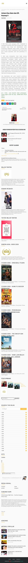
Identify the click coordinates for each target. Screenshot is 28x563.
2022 (14, 421)
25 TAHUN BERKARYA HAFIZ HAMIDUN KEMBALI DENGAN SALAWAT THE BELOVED (17, 536)
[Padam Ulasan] (18, 153)
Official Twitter (4, 496)
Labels (2, 464)
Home (2, 463)
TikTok (15, 486)
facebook (3, 486)
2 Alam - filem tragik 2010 (11, 9)
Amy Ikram (3, 18)
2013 (14, 440)
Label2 (2, 466)
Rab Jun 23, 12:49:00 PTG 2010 (11, 153)
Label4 (2, 468)
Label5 (2, 470)
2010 (14, 446)
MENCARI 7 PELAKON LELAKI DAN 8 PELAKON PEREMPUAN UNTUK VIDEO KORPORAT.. (17, 547)
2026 (14, 412)
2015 (14, 435)
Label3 (2, 467)
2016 (14, 433)
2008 (14, 450)
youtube (2, 488)
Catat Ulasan (4, 155)
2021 (14, 423)
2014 (14, 437)
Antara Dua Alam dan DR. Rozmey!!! (14, 138)
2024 (14, 416)
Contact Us (18, 559)
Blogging (12, 561)
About (2, 471)
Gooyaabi (21, 561)
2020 (14, 425)
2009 (14, 448)
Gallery (2, 512)
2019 (14, 427)
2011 (14, 444)
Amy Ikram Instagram (18, 495)
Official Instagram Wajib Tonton (7, 495)
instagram (16, 488)
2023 (14, 418)
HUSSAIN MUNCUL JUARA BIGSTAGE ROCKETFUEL (15, 552)
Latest (2, 515)
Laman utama (3, 9)
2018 (14, 429)
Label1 (2, 465)
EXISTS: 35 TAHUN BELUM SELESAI (14, 540)
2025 (14, 414)
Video (2, 513)
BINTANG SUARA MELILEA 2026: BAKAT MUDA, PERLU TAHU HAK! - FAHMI (16, 530)
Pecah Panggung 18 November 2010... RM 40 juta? (16, 134)
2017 (14, 431)
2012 (14, 442)
